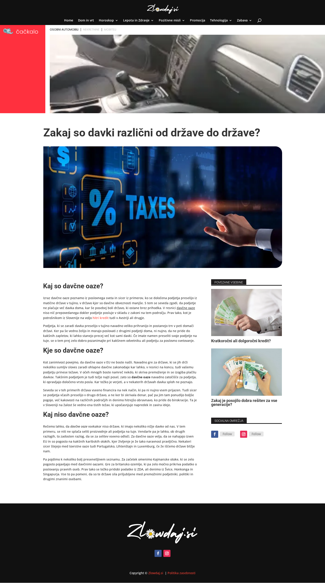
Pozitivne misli (170, 20)
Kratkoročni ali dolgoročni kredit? (241, 340)
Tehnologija (219, 20)
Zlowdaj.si (156, 573)
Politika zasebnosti (181, 573)
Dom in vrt (86, 20)
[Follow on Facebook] (214, 434)
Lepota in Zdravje (136, 20)
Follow (227, 434)
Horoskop (106, 20)
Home (68, 20)
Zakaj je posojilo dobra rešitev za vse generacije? (244, 402)
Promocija (197, 20)
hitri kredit (101, 318)
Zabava (242, 20)
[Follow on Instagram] (243, 434)
